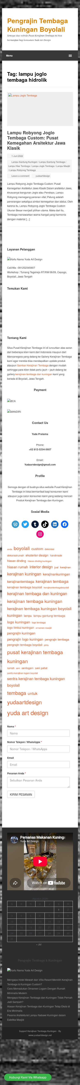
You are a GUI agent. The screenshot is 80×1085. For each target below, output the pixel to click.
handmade (56, 555)
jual (56, 567)
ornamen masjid (43, 627)
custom (37, 548)
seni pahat (41, 668)
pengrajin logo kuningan (25, 639)
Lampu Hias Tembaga (19, 166)
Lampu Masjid (63, 166)
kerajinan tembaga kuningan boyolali (39, 608)
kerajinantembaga (20, 581)
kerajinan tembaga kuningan (34, 601)
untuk (32, 693)
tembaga (16, 692)
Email (10, 758)
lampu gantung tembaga (49, 616)
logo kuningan (18, 621)
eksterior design (37, 555)
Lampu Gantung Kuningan (24, 161)
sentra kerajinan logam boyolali (22, 673)
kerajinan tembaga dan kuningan (33, 374)
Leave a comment (20, 175)
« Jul (38, 944)
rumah (10, 668)
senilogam (27, 668)
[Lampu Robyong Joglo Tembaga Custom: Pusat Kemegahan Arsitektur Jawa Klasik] (40, 109)
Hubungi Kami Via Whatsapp (27, 1077)
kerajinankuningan (56, 574)
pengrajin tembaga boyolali (24, 645)
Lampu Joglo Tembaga (43, 166)
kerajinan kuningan (24, 574)
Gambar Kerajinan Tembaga (33, 365)
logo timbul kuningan (20, 627)
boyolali (22, 548)
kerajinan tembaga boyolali (24, 587)
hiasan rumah (17, 566)
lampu (28, 615)
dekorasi (49, 549)
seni (18, 668)
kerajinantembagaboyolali (56, 587)
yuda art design (27, 712)
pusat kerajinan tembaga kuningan (35, 656)
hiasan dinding (16, 560)
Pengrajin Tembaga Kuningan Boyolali (37, 24)
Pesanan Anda (16, 773)
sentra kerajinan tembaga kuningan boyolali (36, 682)
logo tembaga (39, 622)
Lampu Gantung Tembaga (52, 161)
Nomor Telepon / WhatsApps (24, 742)
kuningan (14, 615)
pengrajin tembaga (57, 639)
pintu (46, 645)
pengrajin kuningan (21, 633)
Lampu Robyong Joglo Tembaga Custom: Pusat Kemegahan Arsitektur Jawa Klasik (36, 140)
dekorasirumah (15, 555)
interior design (41, 566)
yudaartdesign (43, 175)
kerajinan (65, 567)
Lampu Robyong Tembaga (22, 170)
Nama (11, 726)
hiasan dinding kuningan (39, 561)
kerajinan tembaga (52, 581)
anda (9, 549)
